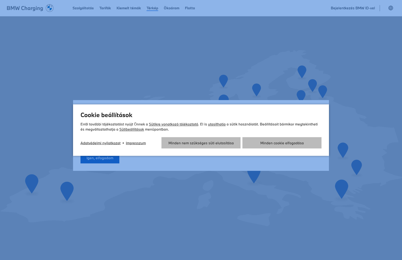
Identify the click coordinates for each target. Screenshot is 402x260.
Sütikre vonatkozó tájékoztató (173, 124)
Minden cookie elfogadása (282, 142)
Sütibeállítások (131, 129)
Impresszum (136, 142)
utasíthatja (217, 124)
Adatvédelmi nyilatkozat (100, 142)
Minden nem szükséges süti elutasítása (201, 142)
